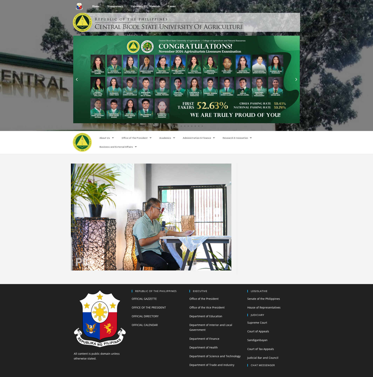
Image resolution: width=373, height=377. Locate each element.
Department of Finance (204, 339)
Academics (165, 138)
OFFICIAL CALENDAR (145, 325)
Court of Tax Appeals (260, 349)
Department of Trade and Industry (211, 365)
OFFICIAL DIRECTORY (145, 316)
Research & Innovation (235, 138)
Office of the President (135, 138)
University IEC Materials (145, 6)
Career (172, 6)
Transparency (115, 6)
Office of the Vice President (207, 307)
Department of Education (205, 316)
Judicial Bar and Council (262, 358)
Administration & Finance (197, 138)
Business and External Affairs (116, 147)
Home (95, 6)
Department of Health (203, 347)
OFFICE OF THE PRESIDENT (149, 307)
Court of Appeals (258, 331)
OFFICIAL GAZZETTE (144, 299)
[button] (170, 126)
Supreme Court (257, 322)
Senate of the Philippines (263, 299)
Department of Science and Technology (215, 356)
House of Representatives (264, 307)
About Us (104, 138)
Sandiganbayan (257, 340)
